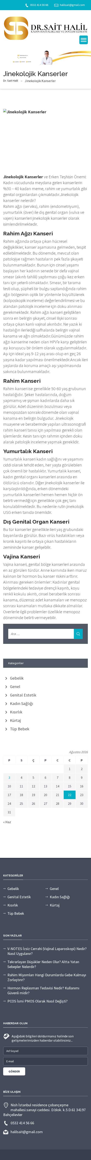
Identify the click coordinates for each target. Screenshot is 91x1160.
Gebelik (16, 678)
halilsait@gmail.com (72, 5)
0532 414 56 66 (39, 5)
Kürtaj (15, 720)
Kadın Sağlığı (21, 703)
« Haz (7, 822)
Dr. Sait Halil (10, 80)
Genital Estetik (23, 695)
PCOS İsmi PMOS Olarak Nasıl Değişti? (37, 1001)
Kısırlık (16, 711)
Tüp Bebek (19, 728)
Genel (15, 686)
